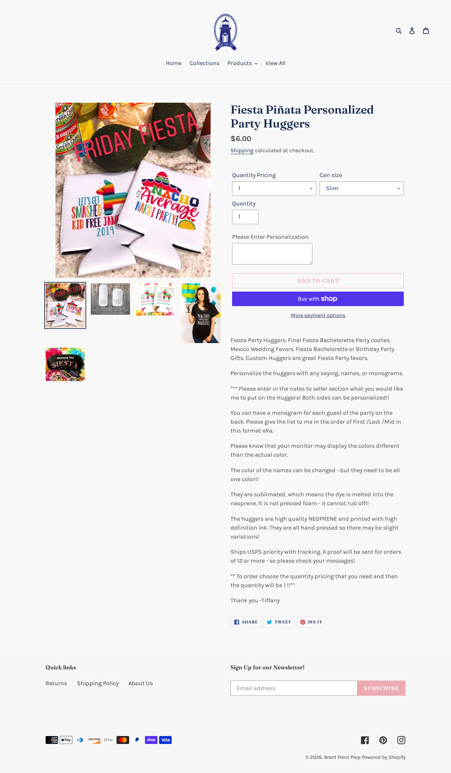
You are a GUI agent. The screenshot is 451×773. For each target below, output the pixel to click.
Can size (331, 175)
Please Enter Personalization (270, 236)
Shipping (242, 150)
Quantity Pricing (254, 175)
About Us (140, 683)
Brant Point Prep (342, 757)
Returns (56, 683)
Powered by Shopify (383, 757)
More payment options (318, 315)
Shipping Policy (98, 683)
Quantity (244, 203)
